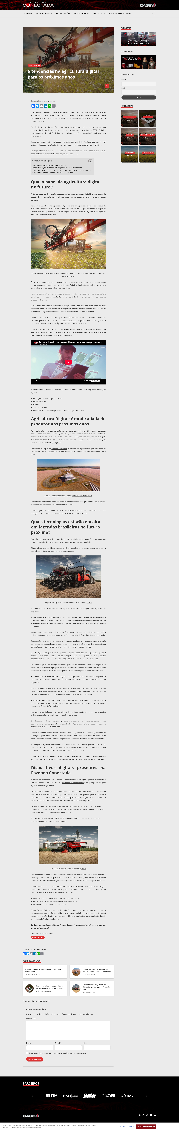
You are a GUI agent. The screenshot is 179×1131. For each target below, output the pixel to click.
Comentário (31, 1018)
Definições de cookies (126, 1126)
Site (84, 1043)
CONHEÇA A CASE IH (98, 13)
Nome (29, 1043)
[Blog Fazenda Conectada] (38, 5)
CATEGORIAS (27, 13)
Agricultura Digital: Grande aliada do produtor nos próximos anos (57, 168)
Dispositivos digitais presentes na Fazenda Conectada (53, 173)
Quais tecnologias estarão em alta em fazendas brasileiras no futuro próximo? (62, 170)
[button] (89, 161)
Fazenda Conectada (44, 13)
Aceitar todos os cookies (146, 1126)
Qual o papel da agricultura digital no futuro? (49, 165)
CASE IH (51, 451)
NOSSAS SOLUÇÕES (63, 13)
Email (123, 88)
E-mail (58, 1043)
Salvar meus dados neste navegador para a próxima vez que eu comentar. (57, 1053)
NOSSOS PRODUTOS (81, 13)
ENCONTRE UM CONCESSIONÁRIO (121, 13)
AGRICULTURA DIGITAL (34, 65)
